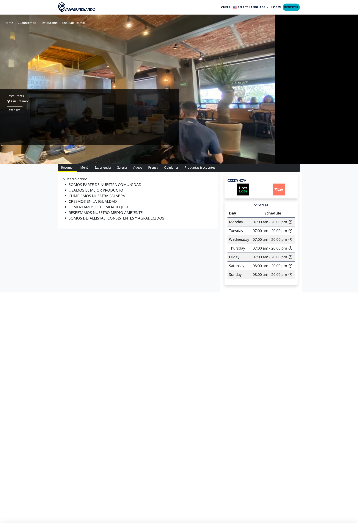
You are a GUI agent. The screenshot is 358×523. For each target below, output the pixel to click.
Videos (137, 167)
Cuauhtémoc (27, 23)
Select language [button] (251, 7)
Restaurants (49, 23)
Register (291, 7)
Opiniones (171, 167)
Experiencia (103, 167)
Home (8, 23)
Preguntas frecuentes (200, 167)
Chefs (225, 7)
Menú (84, 167)
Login (276, 7)
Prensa (153, 167)
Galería (122, 167)
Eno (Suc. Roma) (73, 23)
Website (15, 110)
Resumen (67, 167)
